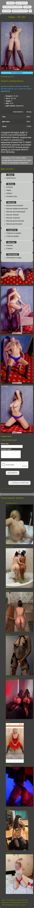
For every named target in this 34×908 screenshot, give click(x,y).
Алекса (8, 853)
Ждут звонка (21, 3)
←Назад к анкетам (19, 483)
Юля (7, 722)
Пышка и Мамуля (12, 678)
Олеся (8, 809)
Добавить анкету (19, 11)
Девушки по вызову (9, 902)
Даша (8, 634)
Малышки (10, 547)
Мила (8, 591)
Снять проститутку (19, 900)
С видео (27, 7)
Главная (10, 3)
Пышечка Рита (11, 503)
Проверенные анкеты (12, 7)
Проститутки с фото (18, 905)
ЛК (30, 11)
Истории (6, 11)
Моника (9, 765)
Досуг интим (6, 900)
